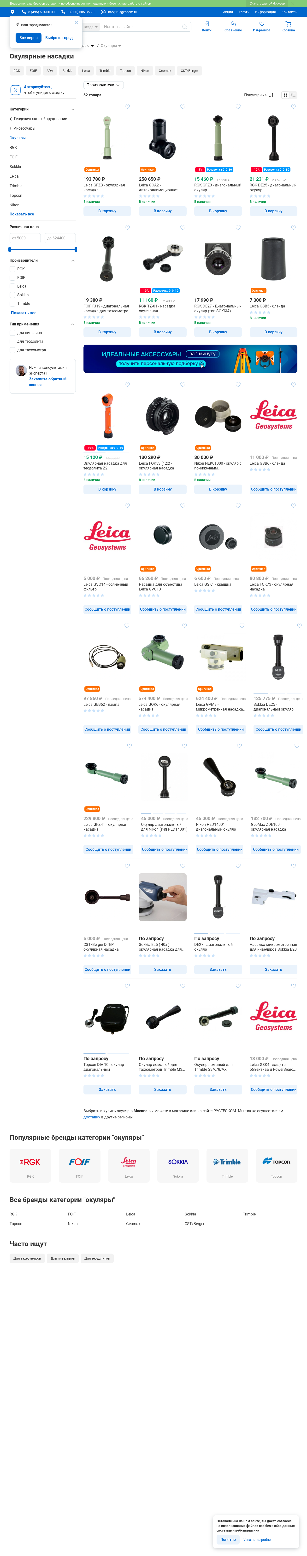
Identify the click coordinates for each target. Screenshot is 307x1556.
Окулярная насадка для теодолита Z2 (105, 465)
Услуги (244, 12)
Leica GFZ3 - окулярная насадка (104, 187)
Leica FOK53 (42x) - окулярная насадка (156, 465)
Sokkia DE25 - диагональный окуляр (274, 706)
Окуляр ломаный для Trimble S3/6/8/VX (213, 1067)
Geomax (133, 1223)
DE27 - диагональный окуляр (213, 947)
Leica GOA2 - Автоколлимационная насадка (158, 187)
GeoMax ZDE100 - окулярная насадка (268, 827)
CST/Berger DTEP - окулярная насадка (101, 947)
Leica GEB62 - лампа (101, 704)
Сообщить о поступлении (273, 489)
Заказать (162, 969)
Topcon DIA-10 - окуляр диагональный (103, 1067)
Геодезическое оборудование (40, 118)
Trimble (16, 186)
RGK (13, 147)
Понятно (228, 1539)
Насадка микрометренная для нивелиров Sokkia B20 (273, 947)
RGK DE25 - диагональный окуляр (273, 187)
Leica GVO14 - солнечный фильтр (105, 586)
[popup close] (76, 22)
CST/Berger (194, 1223)
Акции (228, 12)
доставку (91, 1117)
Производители (100, 85)
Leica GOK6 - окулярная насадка (159, 706)
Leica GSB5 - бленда (267, 306)
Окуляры (18, 138)
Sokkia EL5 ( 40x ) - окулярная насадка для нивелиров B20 (160, 947)
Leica (14, 176)
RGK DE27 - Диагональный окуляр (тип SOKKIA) (218, 308)
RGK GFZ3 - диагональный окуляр (217, 187)
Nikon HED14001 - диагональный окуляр (216, 827)
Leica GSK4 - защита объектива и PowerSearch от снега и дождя (272, 1067)
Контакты (289, 12)
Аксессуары (24, 128)
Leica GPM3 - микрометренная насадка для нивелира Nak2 (219, 707)
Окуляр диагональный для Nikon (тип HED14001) (164, 827)
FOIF (14, 157)
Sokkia (15, 166)
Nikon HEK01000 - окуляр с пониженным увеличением (218, 466)
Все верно (28, 37)
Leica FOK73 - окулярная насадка (271, 586)
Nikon (14, 205)
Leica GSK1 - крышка (212, 584)
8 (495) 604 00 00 (41, 12)
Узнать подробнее (257, 1540)
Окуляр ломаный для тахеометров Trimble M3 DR (160, 1067)
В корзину (107, 211)
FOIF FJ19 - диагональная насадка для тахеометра (106, 308)
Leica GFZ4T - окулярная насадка (105, 827)
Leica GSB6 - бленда (267, 463)
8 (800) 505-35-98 (81, 12)
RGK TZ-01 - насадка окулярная (157, 308)
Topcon (16, 195)
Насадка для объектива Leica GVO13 (160, 586)
